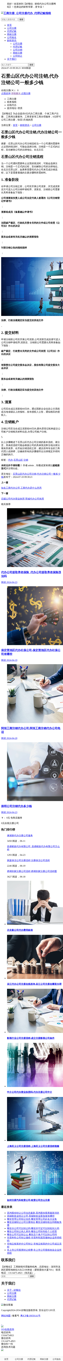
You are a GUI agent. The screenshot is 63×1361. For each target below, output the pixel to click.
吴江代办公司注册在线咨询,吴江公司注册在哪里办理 (34, 984)
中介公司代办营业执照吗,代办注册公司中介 (29, 1092)
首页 (9, 25)
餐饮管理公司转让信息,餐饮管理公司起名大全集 (32, 1219)
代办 (10, 460)
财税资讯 (11, 40)
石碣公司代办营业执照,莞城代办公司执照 (22, 498)
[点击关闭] (1, 1323)
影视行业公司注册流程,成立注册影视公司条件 (31, 1038)
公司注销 (17, 50)
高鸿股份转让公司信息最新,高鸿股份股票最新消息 (33, 1213)
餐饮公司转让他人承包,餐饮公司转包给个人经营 (32, 1231)
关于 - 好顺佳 (14, 1290)
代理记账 (11, 31)
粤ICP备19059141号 (30, 1315)
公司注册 (11, 28)
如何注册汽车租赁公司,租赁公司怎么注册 (28, 1200)
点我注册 (25, 93)
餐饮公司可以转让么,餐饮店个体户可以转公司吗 (32, 1234)
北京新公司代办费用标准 (20, 930)
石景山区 (18, 460)
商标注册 (11, 34)
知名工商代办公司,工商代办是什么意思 (21, 488)
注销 (25, 460)
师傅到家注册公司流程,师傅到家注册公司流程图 (32, 871)
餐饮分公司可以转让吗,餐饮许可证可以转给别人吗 (33, 1228)
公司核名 (11, 37)
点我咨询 (6, 93)
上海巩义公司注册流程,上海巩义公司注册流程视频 (33, 1146)
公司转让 (17, 56)
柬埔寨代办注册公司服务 (20, 835)
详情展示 (16, 93)
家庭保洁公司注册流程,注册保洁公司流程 (28, 860)
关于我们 (11, 59)
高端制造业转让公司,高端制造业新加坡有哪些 (31, 1216)
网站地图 (6, 1315)
